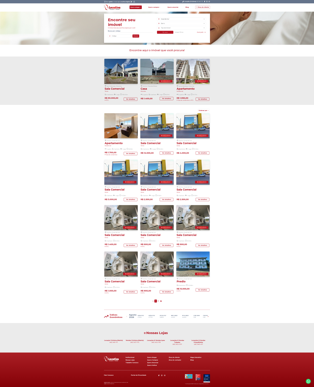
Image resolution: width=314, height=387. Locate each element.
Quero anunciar (172, 7)
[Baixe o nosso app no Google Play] (131, 1)
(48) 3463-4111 (198, 344)
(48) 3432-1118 (156, 342)
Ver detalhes (130, 99)
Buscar (136, 36)
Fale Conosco (108, 375)
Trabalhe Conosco (132, 362)
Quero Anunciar (152, 362)
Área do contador (175, 360)
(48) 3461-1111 (113, 342)
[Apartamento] (121, 125)
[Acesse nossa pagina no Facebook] (204, 2)
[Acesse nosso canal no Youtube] (209, 2)
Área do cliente (203, 7)
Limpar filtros (179, 32)
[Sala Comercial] (121, 71)
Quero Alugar (152, 357)
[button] (201, 32)
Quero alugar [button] (135, 7)
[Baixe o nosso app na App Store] (134, 1)
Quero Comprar (152, 360)
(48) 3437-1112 (134, 342)
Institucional (130, 357)
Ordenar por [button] (203, 110)
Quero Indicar (152, 365)
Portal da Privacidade (138, 375)
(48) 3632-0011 (177, 344)
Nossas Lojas (130, 360)
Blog (187, 7)
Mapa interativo (195, 357)
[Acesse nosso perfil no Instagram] (207, 2)
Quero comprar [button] (153, 7)
